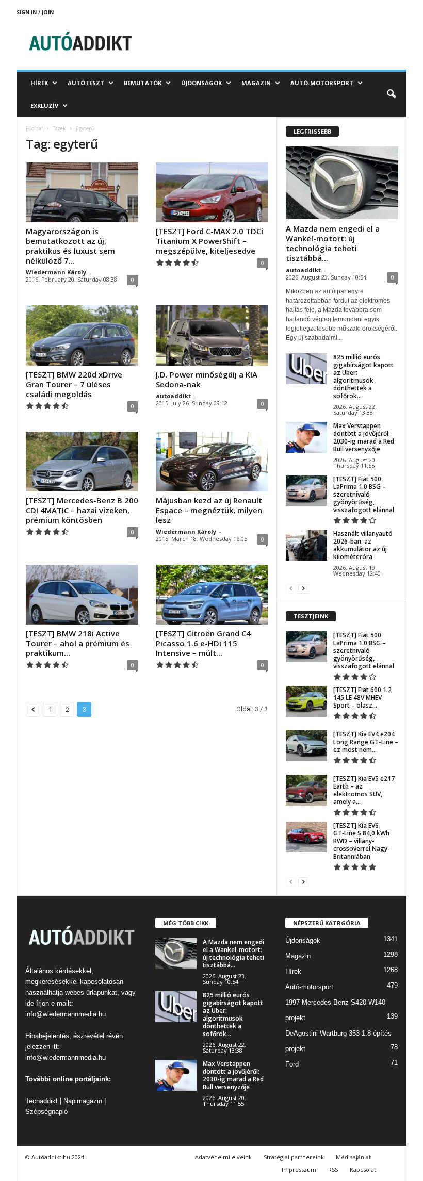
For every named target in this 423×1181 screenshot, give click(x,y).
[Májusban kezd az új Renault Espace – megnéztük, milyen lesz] (212, 461)
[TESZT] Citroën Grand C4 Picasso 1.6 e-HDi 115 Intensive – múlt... (203, 643)
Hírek (39, 83)
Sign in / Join (35, 12)
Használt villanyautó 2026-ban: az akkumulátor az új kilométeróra (363, 545)
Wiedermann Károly (56, 272)
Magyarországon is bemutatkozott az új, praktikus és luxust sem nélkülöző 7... (70, 246)
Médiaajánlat (353, 1157)
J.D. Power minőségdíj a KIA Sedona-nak (206, 379)
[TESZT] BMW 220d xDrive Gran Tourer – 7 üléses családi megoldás (74, 384)
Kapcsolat (363, 1169)
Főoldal (34, 128)
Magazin (256, 83)
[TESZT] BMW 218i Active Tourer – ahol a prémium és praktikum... (77, 643)
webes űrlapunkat (91, 992)
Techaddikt (41, 1101)
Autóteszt (86, 83)
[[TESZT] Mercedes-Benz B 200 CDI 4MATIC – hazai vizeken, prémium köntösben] (82, 461)
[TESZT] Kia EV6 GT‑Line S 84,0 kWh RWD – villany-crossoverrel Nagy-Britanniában (361, 841)
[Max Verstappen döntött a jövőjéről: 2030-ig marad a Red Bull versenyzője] (306, 437)
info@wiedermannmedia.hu (65, 1014)
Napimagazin (82, 1101)
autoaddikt (173, 396)
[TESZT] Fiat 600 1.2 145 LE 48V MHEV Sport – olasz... (362, 697)
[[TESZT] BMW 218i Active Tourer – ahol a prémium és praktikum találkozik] (82, 595)
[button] (391, 94)
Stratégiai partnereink (294, 1157)
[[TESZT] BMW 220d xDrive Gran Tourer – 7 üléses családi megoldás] (82, 335)
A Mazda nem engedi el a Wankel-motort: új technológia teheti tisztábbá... (333, 243)
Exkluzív (44, 105)
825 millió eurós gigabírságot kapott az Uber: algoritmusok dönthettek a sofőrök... (363, 376)
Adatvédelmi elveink (223, 1157)
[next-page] (303, 588)
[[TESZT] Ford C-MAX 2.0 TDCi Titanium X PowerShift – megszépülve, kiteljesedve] (212, 192)
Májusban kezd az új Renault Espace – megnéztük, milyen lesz (209, 510)
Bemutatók (142, 83)
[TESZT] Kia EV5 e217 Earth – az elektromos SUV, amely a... (364, 790)
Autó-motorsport (321, 83)
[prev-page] (291, 588)
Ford (292, 1064)
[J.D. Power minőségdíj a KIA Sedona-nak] (212, 335)
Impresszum (299, 1169)
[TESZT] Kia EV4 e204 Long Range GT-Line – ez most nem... (365, 742)
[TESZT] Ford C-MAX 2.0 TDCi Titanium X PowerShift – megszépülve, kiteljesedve (209, 241)
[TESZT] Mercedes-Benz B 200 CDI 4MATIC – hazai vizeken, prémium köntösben (82, 510)
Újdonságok (201, 83)
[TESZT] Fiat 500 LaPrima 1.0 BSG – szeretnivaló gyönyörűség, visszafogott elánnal (363, 494)
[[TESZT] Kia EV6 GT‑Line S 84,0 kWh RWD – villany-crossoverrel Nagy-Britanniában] (306, 837)
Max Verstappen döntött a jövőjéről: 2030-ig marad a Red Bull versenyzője (363, 437)
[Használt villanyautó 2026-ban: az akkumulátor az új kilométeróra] (306, 545)
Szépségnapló (46, 1112)
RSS (333, 1169)
